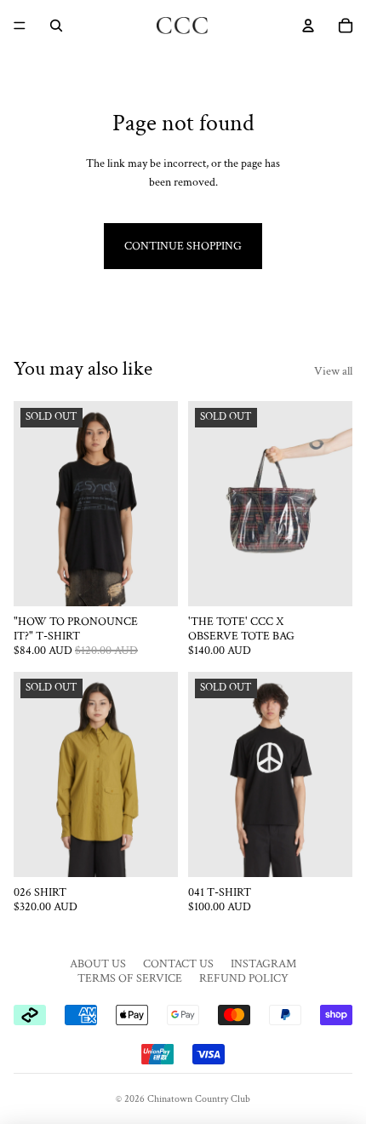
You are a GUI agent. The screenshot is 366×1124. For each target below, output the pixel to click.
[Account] (308, 25)
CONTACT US (178, 964)
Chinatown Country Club (198, 1098)
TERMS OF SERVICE (129, 978)
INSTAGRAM (263, 964)
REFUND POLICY (244, 978)
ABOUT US (98, 964)
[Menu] (19, 25)
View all (333, 371)
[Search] (56, 25)
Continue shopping (183, 246)
